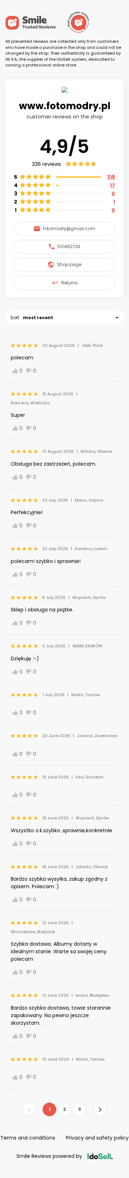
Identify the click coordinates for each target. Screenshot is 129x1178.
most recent (38, 318)
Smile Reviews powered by (49, 1156)
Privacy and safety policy (97, 1137)
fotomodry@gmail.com (69, 228)
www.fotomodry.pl (64, 105)
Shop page (69, 264)
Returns (69, 283)
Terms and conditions (27, 1137)
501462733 (68, 246)
